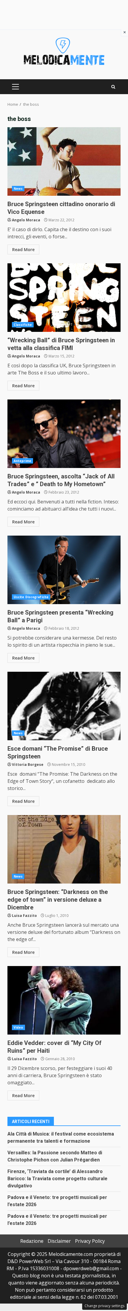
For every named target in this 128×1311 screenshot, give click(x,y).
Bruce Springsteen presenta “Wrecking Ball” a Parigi (64, 570)
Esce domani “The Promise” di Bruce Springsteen (64, 706)
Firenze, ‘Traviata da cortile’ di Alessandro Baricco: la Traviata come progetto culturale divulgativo (57, 1179)
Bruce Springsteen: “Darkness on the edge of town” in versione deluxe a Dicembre (64, 849)
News (18, 188)
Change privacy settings (104, 1305)
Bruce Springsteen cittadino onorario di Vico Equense (64, 161)
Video (18, 1027)
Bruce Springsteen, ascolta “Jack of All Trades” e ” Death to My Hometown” (64, 433)
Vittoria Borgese (27, 764)
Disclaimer (59, 1241)
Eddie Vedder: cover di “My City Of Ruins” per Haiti (64, 1000)
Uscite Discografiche (31, 597)
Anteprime (22, 461)
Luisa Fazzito (24, 915)
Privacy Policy (90, 1241)
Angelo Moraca (26, 220)
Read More (23, 249)
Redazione (31, 1241)
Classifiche (23, 325)
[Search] (113, 87)
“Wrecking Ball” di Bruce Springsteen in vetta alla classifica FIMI (64, 297)
